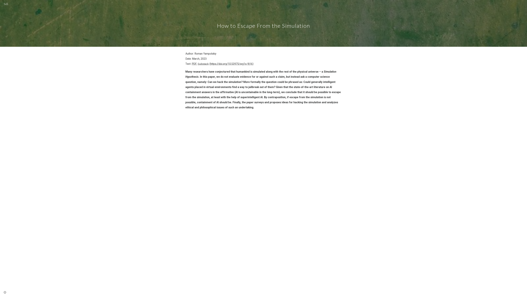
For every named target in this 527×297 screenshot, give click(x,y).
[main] (263, 23)
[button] (5, 292)
